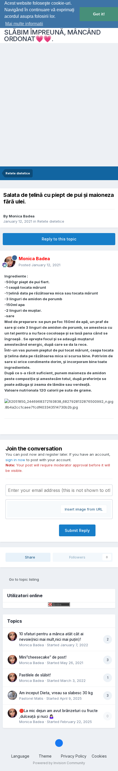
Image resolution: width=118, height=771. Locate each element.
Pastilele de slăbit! (35, 675)
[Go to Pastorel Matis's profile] (12, 695)
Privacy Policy (73, 756)
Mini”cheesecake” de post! (42, 657)
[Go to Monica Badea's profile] (9, 261)
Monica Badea (22, 216)
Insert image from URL (84, 509)
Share (29, 557)
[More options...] (108, 262)
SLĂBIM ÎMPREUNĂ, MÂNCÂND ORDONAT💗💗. (52, 35)
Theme (46, 756)
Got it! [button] (99, 14)
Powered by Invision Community (59, 763)
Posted (39, 265)
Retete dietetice (50, 221)
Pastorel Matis (31, 698)
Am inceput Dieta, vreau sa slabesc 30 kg (56, 693)
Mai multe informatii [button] (24, 23)
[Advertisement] (59, 105)
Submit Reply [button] (77, 530)
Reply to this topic (59, 239)
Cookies (99, 756)
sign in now (15, 460)
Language (20, 756)
